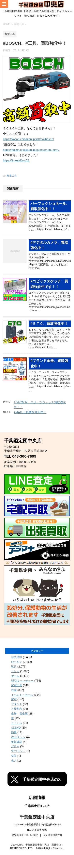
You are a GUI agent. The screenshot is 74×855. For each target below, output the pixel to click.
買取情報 (16, 657)
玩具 (14, 666)
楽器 (14, 755)
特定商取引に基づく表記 (25, 835)
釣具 (14, 732)
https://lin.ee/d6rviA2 (16, 160)
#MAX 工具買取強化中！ (30, 412)
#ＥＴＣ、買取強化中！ (49, 324)
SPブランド (18, 751)
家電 (14, 699)
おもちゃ (16, 661)
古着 (14, 690)
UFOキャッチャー (22, 680)
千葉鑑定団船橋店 (37, 806)
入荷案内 (16, 708)
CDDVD (16, 727)
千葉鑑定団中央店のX (41, 779)
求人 (14, 760)
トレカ (15, 671)
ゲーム (15, 675)
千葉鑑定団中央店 (37, 816)
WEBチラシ (18, 737)
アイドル (16, 722)
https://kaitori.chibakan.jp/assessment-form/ (31, 149)
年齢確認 (16, 741)
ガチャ (15, 746)
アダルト (16, 704)
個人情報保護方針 (52, 835)
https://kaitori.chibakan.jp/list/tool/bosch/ (28, 139)
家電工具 (12, 175)
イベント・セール (22, 694)
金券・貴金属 (19, 713)
